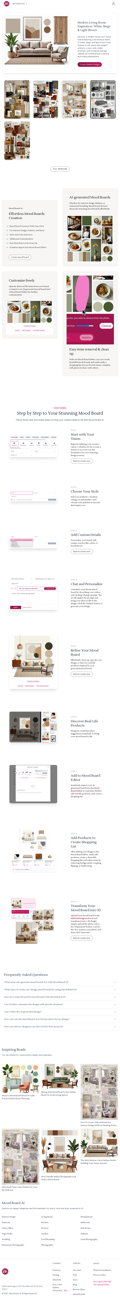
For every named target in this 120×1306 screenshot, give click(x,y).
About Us (57, 1280)
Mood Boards (79, 1294)
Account (77, 1270)
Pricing (56, 1275)
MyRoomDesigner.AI (80, 918)
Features (56, 1270)
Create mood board (20, 257)
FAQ (75, 1275)
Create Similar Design (89, 64)
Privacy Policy (99, 1275)
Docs (75, 1280)
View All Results (60, 169)
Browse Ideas (79, 1289)
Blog (75, 1284)
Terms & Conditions (102, 1270)
